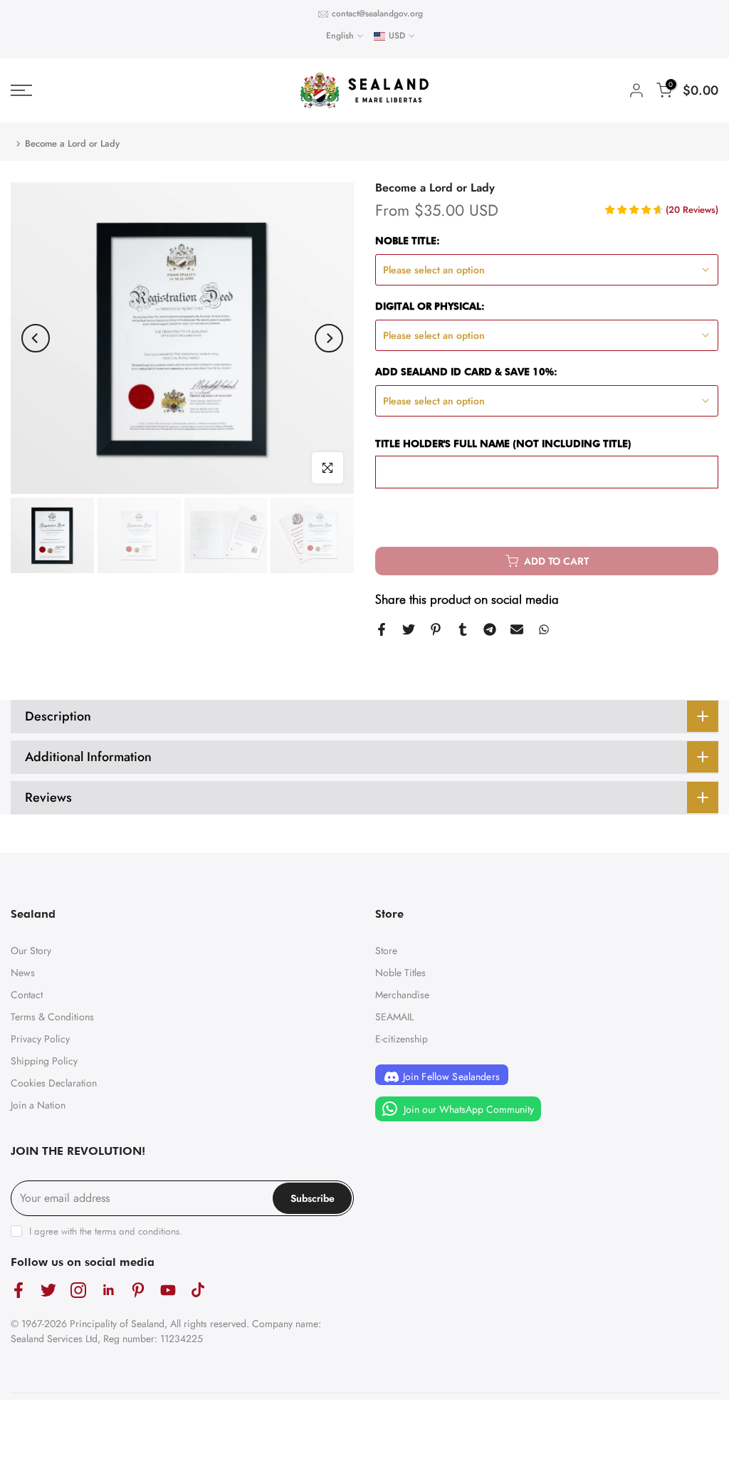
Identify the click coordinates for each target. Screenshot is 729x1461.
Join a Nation (38, 1105)
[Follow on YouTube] (168, 1289)
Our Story (31, 950)
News (23, 972)
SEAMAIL (394, 1017)
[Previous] (35, 338)
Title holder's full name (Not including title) (503, 443)
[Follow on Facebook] (18, 1289)
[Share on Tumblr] (462, 629)
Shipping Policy (44, 1061)
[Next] (329, 338)
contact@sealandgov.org (377, 13)
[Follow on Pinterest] (138, 1289)
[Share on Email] (516, 629)
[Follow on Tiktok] (198, 1289)
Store (386, 950)
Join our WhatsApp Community (467, 1109)
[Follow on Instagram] (78, 1289)
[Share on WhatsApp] (543, 629)
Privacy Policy (40, 1039)
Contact (27, 995)
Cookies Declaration (54, 1083)
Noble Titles (400, 972)
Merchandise (402, 995)
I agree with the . (105, 1231)
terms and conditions (137, 1231)
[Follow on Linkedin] (108, 1289)
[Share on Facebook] (381, 629)
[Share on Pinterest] (435, 629)
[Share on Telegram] (489, 629)
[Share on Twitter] (408, 629)
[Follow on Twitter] (48, 1289)
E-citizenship (401, 1039)
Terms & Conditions (52, 1017)
